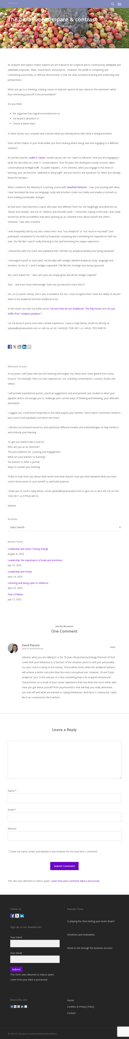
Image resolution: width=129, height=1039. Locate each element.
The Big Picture (93, 308)
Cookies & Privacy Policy (80, 1006)
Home (70, 1000)
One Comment (25, 35)
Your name (16, 937)
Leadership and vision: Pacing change (28, 548)
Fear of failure (15, 594)
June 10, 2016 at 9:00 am (32, 648)
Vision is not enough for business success (89, 948)
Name (12, 790)
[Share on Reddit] (19, 347)
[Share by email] (29, 347)
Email (12, 809)
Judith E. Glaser (37, 157)
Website (12, 828)
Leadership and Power (20, 571)
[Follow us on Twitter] (17, 916)
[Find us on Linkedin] (22, 916)
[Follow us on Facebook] (12, 916)
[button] (119, 4)
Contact (71, 1013)
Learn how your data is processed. (29, 979)
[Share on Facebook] (10, 347)
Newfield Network (77, 187)
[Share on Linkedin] (24, 347)
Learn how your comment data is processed (75, 880)
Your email (16, 953)
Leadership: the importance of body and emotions (35, 560)
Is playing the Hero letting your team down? (91, 921)
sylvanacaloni (20, 26)
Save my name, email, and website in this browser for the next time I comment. (54, 851)
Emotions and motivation (81, 934)
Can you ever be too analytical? (67, 308)
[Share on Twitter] (15, 347)
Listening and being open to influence (28, 583)
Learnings (65, 26)
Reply (112, 647)
